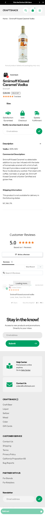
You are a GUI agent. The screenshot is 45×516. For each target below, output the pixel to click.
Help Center (25, 370)
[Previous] (5, 2)
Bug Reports (8, 463)
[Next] (39, 2)
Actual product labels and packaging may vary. (22, 65)
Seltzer (6, 413)
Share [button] (15, 303)
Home (5, 18)
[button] (37, 303)
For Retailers (8, 482)
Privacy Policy (9, 454)
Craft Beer (7, 404)
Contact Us (8, 441)
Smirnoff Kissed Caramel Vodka (21, 18)
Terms (5, 450)
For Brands (8, 478)
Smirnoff (6, 89)
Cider (5, 421)
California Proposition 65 (14, 458)
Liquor (6, 409)
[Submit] (39, 499)
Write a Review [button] (24, 254)
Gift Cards (7, 426)
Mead (5, 417)
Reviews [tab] (6, 262)
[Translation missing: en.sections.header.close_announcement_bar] (43, 2)
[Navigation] (39, 10)
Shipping (7, 446)
